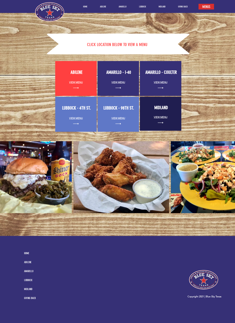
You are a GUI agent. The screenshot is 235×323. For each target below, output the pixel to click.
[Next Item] (229, 177)
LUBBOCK (28, 280)
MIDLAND (28, 289)
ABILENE (27, 262)
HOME (26, 253)
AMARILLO (28, 271)
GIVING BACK (30, 298)
